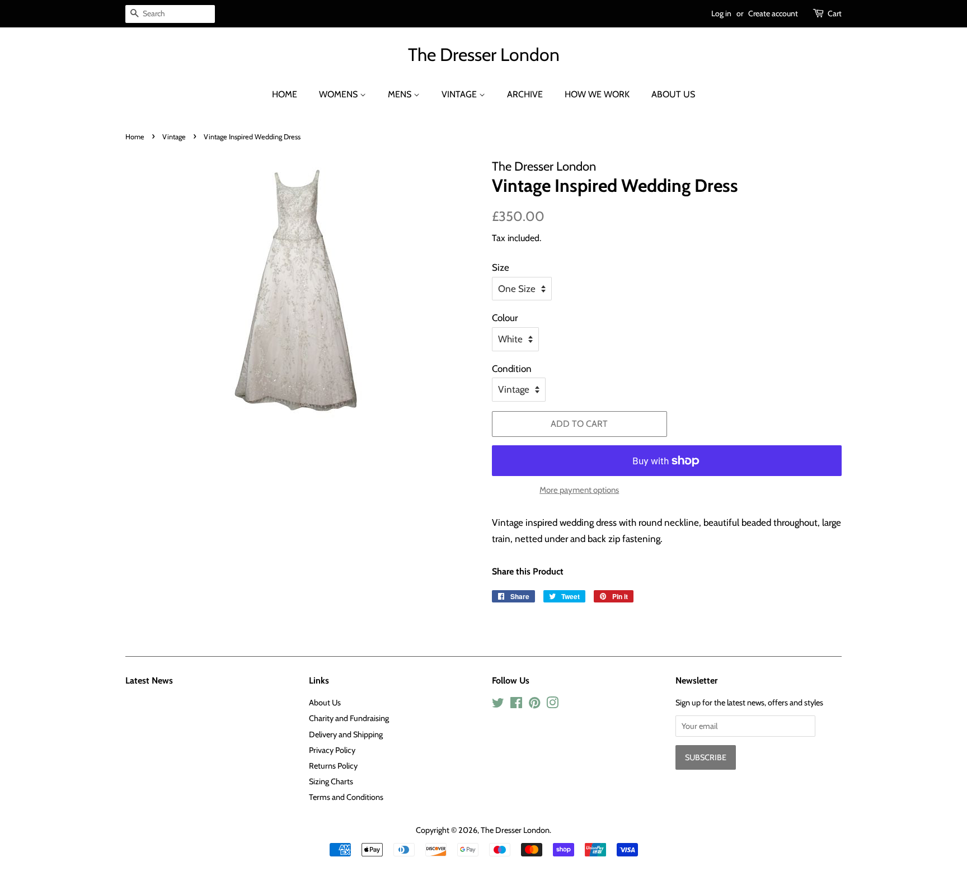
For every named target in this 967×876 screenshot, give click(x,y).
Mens (401, 94)
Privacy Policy (332, 750)
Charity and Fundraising (349, 718)
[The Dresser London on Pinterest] (534, 705)
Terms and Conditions (346, 797)
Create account (773, 13)
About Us (673, 94)
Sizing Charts (331, 781)
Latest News (149, 680)
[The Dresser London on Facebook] (516, 705)
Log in (721, 13)
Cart (835, 13)
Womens (339, 94)
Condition (512, 368)
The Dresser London (484, 54)
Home (284, 94)
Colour (505, 317)
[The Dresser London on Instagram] (552, 705)
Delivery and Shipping (346, 734)
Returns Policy (333, 766)
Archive (525, 94)
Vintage (460, 94)
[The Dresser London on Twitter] (498, 705)
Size (500, 267)
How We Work (597, 94)
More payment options (579, 490)
